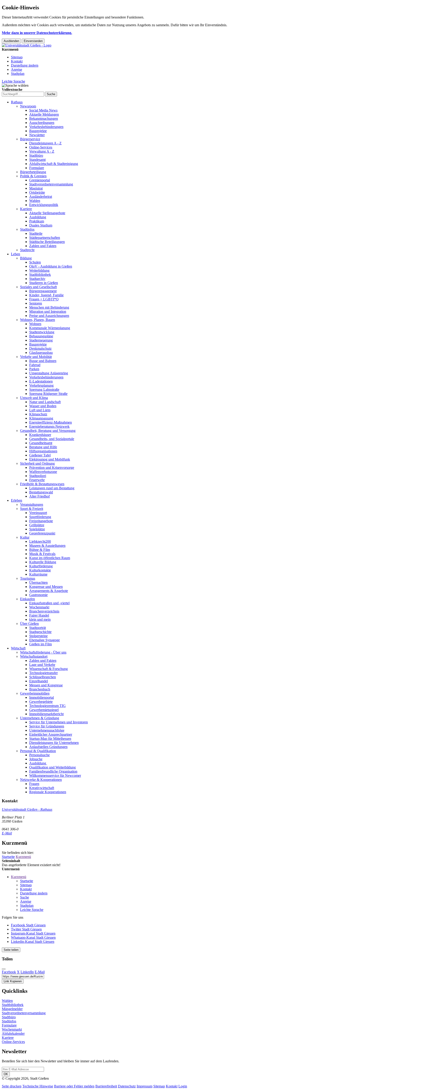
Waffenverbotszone (43, 472)
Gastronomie (38, 595)
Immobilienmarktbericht (46, 714)
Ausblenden (11, 41)
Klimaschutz (38, 414)
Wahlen (34, 201)
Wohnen (35, 324)
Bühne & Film (39, 550)
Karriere (26, 209)
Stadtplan (17, 74)
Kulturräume (38, 574)
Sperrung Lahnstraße (44, 389)
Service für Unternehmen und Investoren (58, 722)
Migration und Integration (47, 311)
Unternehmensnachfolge (46, 730)
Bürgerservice (30, 139)
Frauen (34, 784)
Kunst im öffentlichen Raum (49, 558)
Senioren (35, 303)
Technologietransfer (43, 673)
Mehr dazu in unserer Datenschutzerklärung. (37, 33)
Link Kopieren (13, 981)
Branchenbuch (39, 689)
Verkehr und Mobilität (36, 357)
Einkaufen (27, 599)
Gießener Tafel (40, 455)
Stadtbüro (36, 155)
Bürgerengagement (43, 291)
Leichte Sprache (13, 81)
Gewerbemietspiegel (44, 710)
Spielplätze (37, 529)
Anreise (16, 69)
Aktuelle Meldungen (44, 114)
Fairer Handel (39, 615)
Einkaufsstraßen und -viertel (49, 603)
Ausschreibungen (41, 123)
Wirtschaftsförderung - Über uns (43, 652)
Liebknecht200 (40, 541)
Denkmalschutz (40, 348)
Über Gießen (29, 623)
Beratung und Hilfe (43, 447)
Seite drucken (11, 1086)
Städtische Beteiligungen (47, 242)
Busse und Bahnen (42, 361)
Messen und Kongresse (46, 685)
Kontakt (17, 61)
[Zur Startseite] (26, 45)
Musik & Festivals (42, 554)
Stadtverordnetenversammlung (51, 184)
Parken (34, 369)
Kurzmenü (23, 857)
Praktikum (36, 221)
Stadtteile (35, 233)
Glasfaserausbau (41, 352)
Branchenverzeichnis (44, 611)
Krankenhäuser (40, 435)
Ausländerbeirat (40, 196)
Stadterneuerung (41, 340)
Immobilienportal (41, 697)
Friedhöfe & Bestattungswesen (42, 484)
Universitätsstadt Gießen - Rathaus (27, 809)
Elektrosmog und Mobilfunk (49, 459)
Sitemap (17, 57)
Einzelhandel (38, 681)
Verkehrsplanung (41, 385)
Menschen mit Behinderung (49, 307)
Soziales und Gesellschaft (38, 287)
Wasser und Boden (42, 406)
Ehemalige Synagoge (44, 640)
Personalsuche (39, 755)
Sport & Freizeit (31, 509)
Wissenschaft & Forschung (48, 669)
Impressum (144, 1086)
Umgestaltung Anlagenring (48, 373)
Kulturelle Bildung (42, 562)
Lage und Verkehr (42, 665)
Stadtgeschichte (40, 632)
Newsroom (28, 106)
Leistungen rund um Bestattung (51, 488)
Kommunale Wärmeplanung (49, 328)
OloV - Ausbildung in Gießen (50, 266)
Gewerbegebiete (41, 702)
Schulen (35, 262)
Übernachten (38, 582)
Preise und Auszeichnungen (49, 316)
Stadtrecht (27, 250)
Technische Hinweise (37, 1086)
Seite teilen (11, 949)
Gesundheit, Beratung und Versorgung (48, 431)
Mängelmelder (12, 1009)
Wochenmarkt (39, 607)
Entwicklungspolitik (43, 205)
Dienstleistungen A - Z (45, 143)
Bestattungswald (41, 492)
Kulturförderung (41, 566)
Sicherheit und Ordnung (37, 463)
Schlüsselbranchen (42, 677)
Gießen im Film (40, 644)
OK (6, 1074)
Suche (24, 897)
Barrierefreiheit (106, 1086)
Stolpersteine (38, 636)
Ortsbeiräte (37, 192)
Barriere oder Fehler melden (74, 1086)
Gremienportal (39, 180)
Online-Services (40, 147)
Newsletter (37, 135)
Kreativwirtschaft (41, 788)
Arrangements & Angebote (48, 591)
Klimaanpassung (41, 418)
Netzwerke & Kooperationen (41, 780)
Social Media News (43, 110)
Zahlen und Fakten (42, 246)
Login (182, 1086)
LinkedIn (27, 972)
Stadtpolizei (37, 476)
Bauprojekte (38, 131)
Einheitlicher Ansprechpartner (50, 734)
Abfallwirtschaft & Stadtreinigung (53, 164)
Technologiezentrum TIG (47, 706)
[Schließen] (3, 969)
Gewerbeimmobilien (35, 693)
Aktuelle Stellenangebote (47, 213)
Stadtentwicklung (41, 332)
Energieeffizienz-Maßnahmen (50, 422)
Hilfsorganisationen (43, 451)
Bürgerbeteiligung (33, 172)
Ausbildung (37, 217)
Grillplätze (36, 525)
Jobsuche (35, 759)
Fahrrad (34, 365)
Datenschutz (127, 1086)
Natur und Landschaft (45, 402)
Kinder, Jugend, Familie (46, 295)
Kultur (24, 537)
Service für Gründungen (46, 726)
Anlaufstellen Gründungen (48, 747)
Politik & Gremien (33, 176)
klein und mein (40, 619)
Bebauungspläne (41, 336)
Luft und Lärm (39, 410)
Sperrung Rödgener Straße (48, 394)
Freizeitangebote (41, 521)
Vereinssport (38, 513)
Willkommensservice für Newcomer (55, 775)
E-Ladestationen (41, 381)
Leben (15, 254)
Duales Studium (40, 225)
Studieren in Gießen (43, 283)
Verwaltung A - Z (41, 151)
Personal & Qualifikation (38, 751)
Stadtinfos (27, 229)
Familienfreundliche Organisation (53, 771)
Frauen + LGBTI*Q (44, 299)
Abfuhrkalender (13, 1033)
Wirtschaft (18, 648)
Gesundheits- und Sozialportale (51, 439)
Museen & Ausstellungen (47, 545)
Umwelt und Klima (34, 398)
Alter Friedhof (39, 496)
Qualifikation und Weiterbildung (52, 767)
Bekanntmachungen (43, 118)
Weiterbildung (39, 270)
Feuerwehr (37, 480)
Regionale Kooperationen (47, 792)
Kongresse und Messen (46, 587)
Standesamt (37, 160)
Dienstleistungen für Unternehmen (54, 743)
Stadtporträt (37, 628)
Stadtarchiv (37, 279)
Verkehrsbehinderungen (46, 127)
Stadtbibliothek (40, 274)
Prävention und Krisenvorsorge (51, 467)
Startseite (8, 857)
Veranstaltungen (31, 504)
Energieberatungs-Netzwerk (49, 426)
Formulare (36, 168)
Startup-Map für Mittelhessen (50, 738)
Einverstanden (33, 41)
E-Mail (7, 833)
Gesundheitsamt (40, 443)
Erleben (16, 500)
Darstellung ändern (24, 65)
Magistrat (36, 188)
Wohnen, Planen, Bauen (37, 320)
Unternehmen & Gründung (39, 718)
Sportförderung (40, 517)
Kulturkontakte (40, 570)
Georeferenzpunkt (42, 533)
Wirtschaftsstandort (33, 656)
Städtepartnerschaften (44, 238)
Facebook (9, 972)
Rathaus (17, 102)
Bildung (26, 258)
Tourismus (27, 578)
